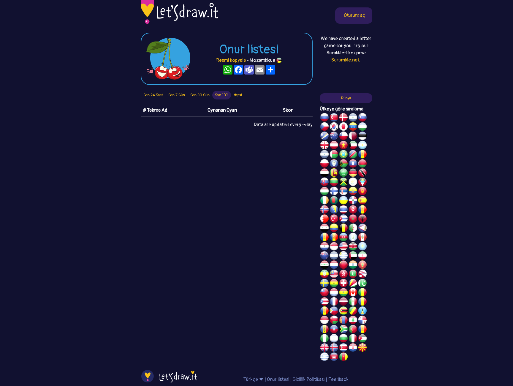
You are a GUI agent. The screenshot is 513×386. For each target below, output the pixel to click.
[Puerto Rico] (324, 302)
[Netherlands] (334, 265)
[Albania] (362, 219)
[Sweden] (324, 284)
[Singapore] (334, 247)
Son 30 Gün (200, 95)
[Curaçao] (324, 311)
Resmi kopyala (231, 60)
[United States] (343, 247)
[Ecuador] (353, 192)
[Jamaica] (343, 183)
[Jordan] (362, 339)
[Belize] (334, 164)
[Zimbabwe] (343, 311)
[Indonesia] (324, 321)
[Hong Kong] (343, 275)
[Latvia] (343, 302)
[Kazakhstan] (362, 247)
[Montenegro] (362, 265)
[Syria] (324, 229)
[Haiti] (334, 330)
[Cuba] (343, 219)
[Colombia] (334, 229)
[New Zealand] (324, 256)
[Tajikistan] (362, 155)
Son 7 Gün (176, 95)
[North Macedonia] (362, 348)
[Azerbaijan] (343, 238)
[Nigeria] (324, 339)
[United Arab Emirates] (353, 256)
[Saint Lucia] (362, 311)
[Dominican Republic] (353, 201)
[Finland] (334, 192)
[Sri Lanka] (334, 173)
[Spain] (362, 201)
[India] (353, 265)
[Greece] (324, 357)
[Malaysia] (334, 275)
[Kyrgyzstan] (362, 192)
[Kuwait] (353, 146)
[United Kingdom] (324, 348)
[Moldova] (324, 330)
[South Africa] (343, 330)
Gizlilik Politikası (308, 379)
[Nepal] (362, 275)
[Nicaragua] (324, 155)
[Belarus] (362, 164)
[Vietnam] (343, 146)
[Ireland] (324, 201)
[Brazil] (343, 155)
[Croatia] (353, 348)
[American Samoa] (362, 229)
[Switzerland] (343, 284)
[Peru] (362, 238)
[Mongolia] (343, 321)
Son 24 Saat (153, 95)
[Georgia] (324, 146)
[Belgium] (343, 229)
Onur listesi (278, 379)
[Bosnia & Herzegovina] (334, 210)
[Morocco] (353, 219)
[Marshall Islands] (324, 137)
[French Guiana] (334, 238)
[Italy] (353, 339)
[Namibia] (353, 155)
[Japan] (343, 127)
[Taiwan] (324, 293)
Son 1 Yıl (221, 95)
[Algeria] (353, 229)
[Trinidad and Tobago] (362, 173)
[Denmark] (343, 118)
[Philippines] (334, 311)
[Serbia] (343, 192)
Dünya (346, 98)
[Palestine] (362, 210)
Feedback (338, 379)
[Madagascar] (334, 155)
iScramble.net (344, 60)
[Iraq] (324, 265)
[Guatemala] (353, 238)
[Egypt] (324, 173)
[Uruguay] (343, 256)
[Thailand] (343, 210)
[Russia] (324, 118)
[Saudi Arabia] (343, 173)
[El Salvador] (353, 118)
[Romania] (362, 302)
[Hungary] (324, 192)
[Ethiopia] (324, 275)
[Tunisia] (353, 210)
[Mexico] (353, 302)
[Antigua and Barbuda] (362, 183)
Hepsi (238, 95)
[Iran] (362, 256)
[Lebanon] (353, 321)
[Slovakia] (324, 183)
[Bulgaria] (343, 339)
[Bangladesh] (334, 201)
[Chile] (343, 137)
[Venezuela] (353, 127)
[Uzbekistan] (362, 127)
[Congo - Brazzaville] (353, 311)
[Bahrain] (324, 219)
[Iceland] (334, 348)
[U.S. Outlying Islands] (362, 330)
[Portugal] (353, 330)
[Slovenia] (362, 118)
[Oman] (334, 321)
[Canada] (353, 293)
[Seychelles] (353, 284)
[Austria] (334, 146)
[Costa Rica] (343, 348)
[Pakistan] (362, 284)
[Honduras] (334, 256)
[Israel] (334, 339)
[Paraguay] (324, 247)
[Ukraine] (343, 201)
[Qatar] (353, 137)
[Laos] (353, 164)
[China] (343, 265)
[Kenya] (353, 247)
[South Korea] (334, 127)
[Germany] (353, 173)
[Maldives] (353, 275)
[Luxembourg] (334, 293)
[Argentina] (362, 146)
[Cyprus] (353, 183)
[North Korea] (334, 118)
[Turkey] (334, 219)
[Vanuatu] (343, 164)
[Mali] (362, 293)
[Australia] (334, 137)
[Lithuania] (334, 183)
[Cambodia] (334, 357)
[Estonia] (362, 137)
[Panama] (362, 321)
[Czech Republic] (324, 127)
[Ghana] (334, 284)
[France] (334, 302)
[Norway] (324, 210)
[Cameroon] (343, 357)
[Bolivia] (343, 293)
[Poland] (324, 164)
